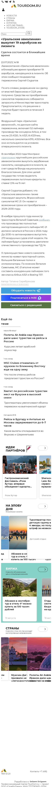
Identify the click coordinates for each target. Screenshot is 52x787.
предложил (8, 157)
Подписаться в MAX (23, 297)
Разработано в (30, 781)
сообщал (44, 220)
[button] (40, 448)
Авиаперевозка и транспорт (15, 284)
